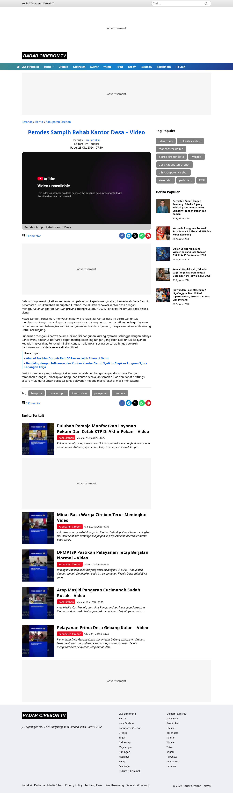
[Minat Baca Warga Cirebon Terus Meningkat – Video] (38, 528)
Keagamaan (164, 66)
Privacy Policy (73, 785)
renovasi (120, 393)
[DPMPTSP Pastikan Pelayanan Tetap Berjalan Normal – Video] (38, 565)
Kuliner (94, 66)
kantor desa (80, 393)
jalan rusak (166, 141)
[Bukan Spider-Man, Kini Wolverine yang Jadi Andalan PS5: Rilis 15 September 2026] (163, 254)
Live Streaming (30, 66)
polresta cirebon (190, 141)
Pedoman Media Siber (48, 785)
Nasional (124, 756)
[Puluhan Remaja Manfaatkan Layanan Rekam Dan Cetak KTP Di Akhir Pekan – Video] (38, 439)
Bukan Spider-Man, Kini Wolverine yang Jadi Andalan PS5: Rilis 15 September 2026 (189, 252)
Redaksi (27, 785)
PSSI (202, 180)
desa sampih (57, 393)
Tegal (122, 737)
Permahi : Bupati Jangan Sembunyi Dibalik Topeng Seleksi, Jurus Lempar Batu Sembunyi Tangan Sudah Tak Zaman (189, 207)
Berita (47, 66)
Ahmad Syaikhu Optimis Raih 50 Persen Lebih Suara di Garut (67, 358)
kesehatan (165, 180)
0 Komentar (33, 236)
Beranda (27, 122)
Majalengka (125, 747)
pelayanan (101, 393)
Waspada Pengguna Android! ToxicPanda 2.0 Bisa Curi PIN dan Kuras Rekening (192, 231)
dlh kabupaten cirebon (173, 172)
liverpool (196, 157)
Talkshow (146, 66)
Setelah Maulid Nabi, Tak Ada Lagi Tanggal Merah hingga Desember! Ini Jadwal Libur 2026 (191, 272)
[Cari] (206, 3)
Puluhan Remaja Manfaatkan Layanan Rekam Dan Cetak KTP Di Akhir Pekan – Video (103, 428)
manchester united (171, 149)
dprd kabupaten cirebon (174, 164)
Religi (122, 761)
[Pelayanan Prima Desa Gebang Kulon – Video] (38, 641)
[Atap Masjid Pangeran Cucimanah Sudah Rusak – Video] (38, 603)
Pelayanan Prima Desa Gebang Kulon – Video (102, 627)
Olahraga (124, 766)
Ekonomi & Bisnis (176, 713)
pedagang (185, 180)
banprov (36, 393)
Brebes (123, 732)
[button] (49, 66)
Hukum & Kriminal (129, 771)
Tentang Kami (94, 785)
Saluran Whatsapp (138, 785)
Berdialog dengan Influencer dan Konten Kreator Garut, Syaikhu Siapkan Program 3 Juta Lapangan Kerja (85, 365)
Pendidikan (172, 723)
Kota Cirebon (66, 437)
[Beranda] (18, 66)
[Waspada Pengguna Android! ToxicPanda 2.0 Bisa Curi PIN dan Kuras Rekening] (163, 233)
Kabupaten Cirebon (58, 122)
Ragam (132, 66)
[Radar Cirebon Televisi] (44, 56)
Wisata (107, 66)
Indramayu (125, 742)
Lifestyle (63, 66)
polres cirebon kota (171, 157)
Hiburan (180, 66)
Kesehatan (79, 66)
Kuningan (124, 751)
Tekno (119, 66)
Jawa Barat (172, 718)
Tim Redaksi (92, 140)
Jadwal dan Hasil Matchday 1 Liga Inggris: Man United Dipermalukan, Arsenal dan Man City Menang (191, 294)
